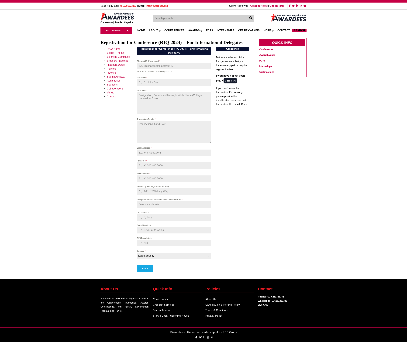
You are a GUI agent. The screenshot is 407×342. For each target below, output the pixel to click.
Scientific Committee (118, 56)
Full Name (142, 78)
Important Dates (116, 64)
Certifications (249, 30)
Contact (283, 30)
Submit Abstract (115, 76)
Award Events (267, 55)
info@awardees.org (157, 5)
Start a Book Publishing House (171, 315)
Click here (230, 80)
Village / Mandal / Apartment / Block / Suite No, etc (160, 199)
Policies (111, 68)
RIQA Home (113, 49)
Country (141, 251)
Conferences (174, 30)
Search (251, 18)
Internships (225, 30)
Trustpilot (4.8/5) (258, 5)
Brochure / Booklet (117, 60)
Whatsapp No (143, 174)
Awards (194, 30)
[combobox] (174, 256)
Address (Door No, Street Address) (153, 186)
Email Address (144, 148)
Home (141, 30)
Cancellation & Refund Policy (222, 304)
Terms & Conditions (217, 310)
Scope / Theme (115, 52)
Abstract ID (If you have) (148, 61)
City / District (143, 212)
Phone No (142, 161)
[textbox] (171, 256)
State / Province (144, 225)
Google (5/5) (276, 5)
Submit (144, 268)
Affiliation (142, 90)
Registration (114, 80)
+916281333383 (128, 5)
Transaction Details (146, 119)
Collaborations (115, 88)
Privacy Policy (214, 315)
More (267, 30)
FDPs (209, 30)
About (153, 30)
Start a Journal (161, 310)
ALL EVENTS (113, 30)
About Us (210, 299)
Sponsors (112, 84)
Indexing (112, 72)
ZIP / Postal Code (145, 238)
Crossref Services (164, 304)
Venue (110, 92)
